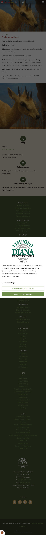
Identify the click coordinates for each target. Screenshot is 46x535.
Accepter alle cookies (23, 294)
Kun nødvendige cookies (23, 289)
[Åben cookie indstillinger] (2, 532)
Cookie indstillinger (8, 283)
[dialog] (23, 267)
